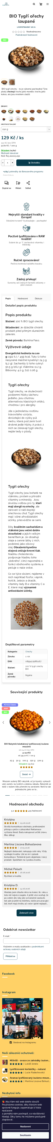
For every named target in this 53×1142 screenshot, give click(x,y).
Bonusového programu (32, 171)
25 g (12, 760)
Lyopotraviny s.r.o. (26, 27)
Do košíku (35, 163)
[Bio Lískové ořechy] (32, 111)
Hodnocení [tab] (23, 298)
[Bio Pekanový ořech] (4, 119)
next (50, 722)
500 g (40, 760)
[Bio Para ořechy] (4, 111)
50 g (18, 760)
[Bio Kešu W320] (25, 119)
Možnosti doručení (9, 153)
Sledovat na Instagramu (24, 1042)
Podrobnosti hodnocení (26, 35)
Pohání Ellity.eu (8, 175)
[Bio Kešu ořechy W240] (25, 111)
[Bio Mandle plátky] (46, 111)
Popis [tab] (8, 298)
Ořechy (28, 652)
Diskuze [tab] (38, 298)
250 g (32, 760)
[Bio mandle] (18, 111)
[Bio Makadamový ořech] (11, 119)
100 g (25, 760)
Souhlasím (25, 1135)
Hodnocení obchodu (26, 804)
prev (3, 722)
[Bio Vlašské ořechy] (39, 111)
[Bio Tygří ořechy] (11, 111)
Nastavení (25, 1126)
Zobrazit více (26, 913)
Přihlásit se (10, 956)
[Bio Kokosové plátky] (18, 119)
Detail (25, 774)
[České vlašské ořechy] (32, 119)
